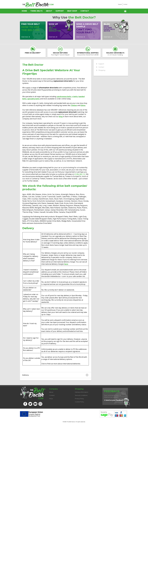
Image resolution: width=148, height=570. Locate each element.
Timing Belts (36, 11)
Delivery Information (81, 392)
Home (24, 11)
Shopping (101, 70)
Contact (125, 4)
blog (61, 116)
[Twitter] (30, 404)
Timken (74, 105)
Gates (83, 105)
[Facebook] (25, 404)
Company (53, 389)
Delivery (25, 375)
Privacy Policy (79, 398)
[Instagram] (40, 404)
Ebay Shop (72, 11)
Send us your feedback (114, 400)
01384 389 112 (80, 174)
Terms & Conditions (81, 395)
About (49, 11)
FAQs (51, 398)
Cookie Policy (79, 402)
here (66, 264)
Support (120, 4)
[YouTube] (35, 404)
